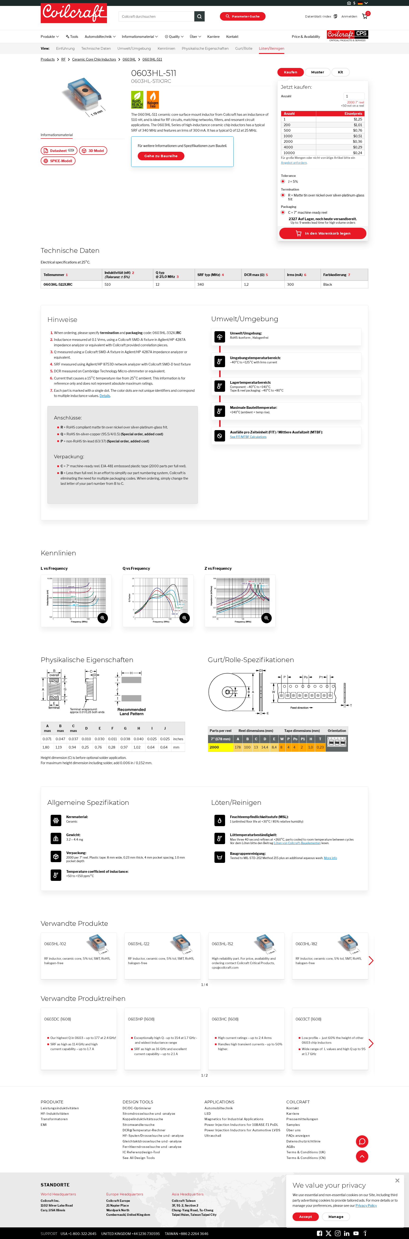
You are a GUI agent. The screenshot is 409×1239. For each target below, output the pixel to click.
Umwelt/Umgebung (134, 48)
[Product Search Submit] (199, 16)
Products (48, 59)
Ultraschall (212, 1135)
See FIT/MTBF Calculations (248, 437)
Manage (336, 1217)
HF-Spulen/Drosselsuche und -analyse (153, 1135)
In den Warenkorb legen (328, 233)
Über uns (293, 1130)
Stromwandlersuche (139, 1125)
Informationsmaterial (57, 135)
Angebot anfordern (294, 163)
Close (397, 1180)
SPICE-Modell (61, 161)
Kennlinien (166, 48)
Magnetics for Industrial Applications (233, 1119)
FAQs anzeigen (298, 1135)
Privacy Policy (366, 1205)
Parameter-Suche (246, 16)
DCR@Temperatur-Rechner (144, 1130)
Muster (317, 72)
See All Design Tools (139, 1158)
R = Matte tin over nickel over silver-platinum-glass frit (326, 197)
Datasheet (58, 151)
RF (63, 59)
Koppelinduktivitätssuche (143, 1119)
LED (207, 1113)
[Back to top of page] (362, 1156)
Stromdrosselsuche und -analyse (149, 1113)
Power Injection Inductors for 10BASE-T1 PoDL (241, 1125)
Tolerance (288, 176)
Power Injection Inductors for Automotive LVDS (242, 1130)
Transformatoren (54, 1119)
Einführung (65, 48)
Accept (305, 1217)
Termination (290, 189)
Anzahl (286, 96)
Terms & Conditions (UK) (306, 1152)
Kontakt (232, 37)
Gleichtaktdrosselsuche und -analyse (152, 1141)
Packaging (288, 207)
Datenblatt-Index (318, 16)
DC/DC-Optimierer (137, 1108)
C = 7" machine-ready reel (307, 212)
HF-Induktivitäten (55, 1113)
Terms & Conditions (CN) (306, 1158)
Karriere (213, 37)
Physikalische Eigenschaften (205, 48)
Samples (293, 1125)
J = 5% (293, 181)
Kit (340, 72)
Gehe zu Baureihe (161, 156)
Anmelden (349, 16)
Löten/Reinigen (271, 48)
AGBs (290, 1147)
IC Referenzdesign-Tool (141, 1152)
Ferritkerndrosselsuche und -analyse (152, 1147)
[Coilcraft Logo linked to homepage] (74, 13)
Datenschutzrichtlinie (303, 1141)
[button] (370, 961)
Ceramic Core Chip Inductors (94, 59)
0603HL (129, 59)
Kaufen (290, 72)
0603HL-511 (152, 59)
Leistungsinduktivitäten (60, 1108)
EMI (44, 1125)
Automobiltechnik (218, 1108)
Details (105, 396)
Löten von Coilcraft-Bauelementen (297, 843)
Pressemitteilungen (302, 1119)
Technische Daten (96, 48)
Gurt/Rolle (243, 48)
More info (330, 858)
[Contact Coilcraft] (362, 1141)
